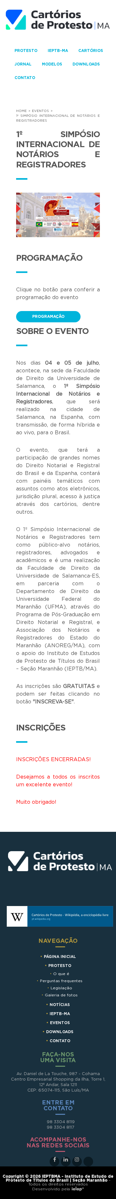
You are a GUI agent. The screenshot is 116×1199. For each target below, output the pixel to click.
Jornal (23, 64)
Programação (48, 316)
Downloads (86, 64)
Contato (25, 78)
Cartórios (90, 51)
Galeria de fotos (61, 995)
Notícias (60, 1005)
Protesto (26, 51)
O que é (61, 974)
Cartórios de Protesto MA (60, 872)
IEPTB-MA (58, 51)
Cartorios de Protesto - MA (58, 24)
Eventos (40, 111)
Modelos (52, 64)
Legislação (61, 988)
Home (21, 111)
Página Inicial (60, 957)
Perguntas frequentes (61, 981)
